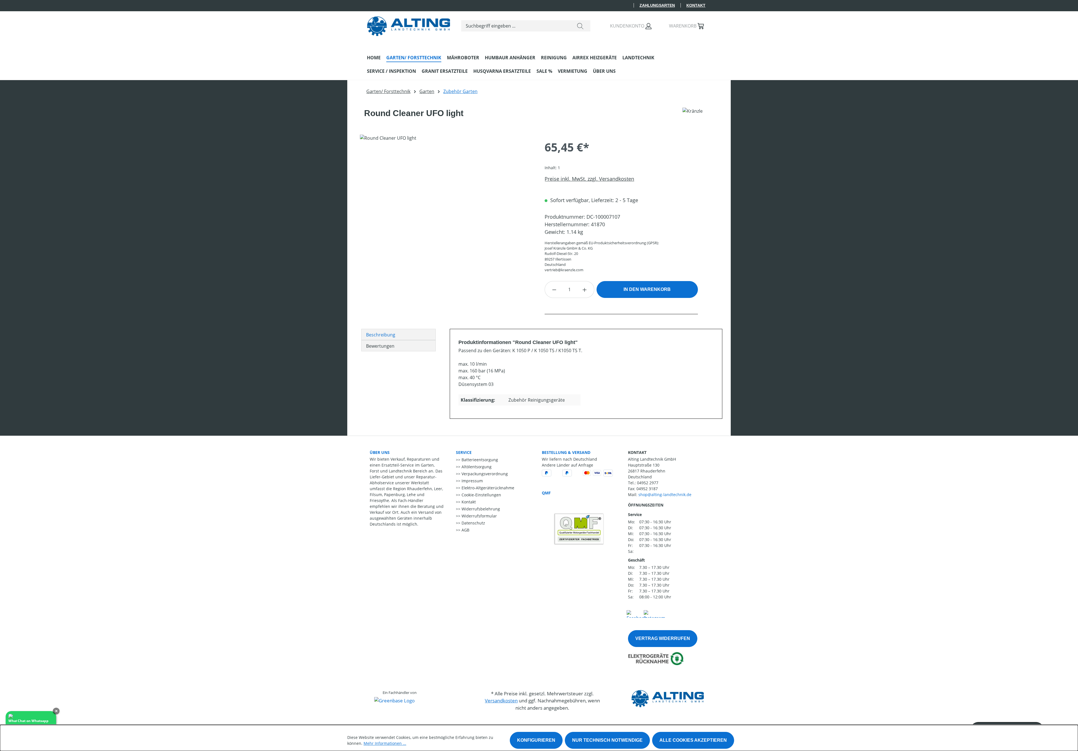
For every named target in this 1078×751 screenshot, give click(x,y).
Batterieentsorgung (479, 459)
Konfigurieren (536, 740)
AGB (464, 530)
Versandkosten (501, 700)
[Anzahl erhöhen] (584, 289)
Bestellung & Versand (566, 452)
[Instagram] (654, 613)
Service (464, 452)
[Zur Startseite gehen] (408, 24)
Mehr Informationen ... (385, 743)
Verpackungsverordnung (484, 473)
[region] (446, 195)
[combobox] (515, 25)
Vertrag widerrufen (662, 638)
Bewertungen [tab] (380, 346)
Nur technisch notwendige (607, 740)
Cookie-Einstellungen (480, 494)
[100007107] (446, 195)
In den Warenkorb (647, 289)
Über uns (380, 452)
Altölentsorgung (476, 466)
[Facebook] (637, 613)
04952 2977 (647, 482)
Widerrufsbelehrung (480, 509)
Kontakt (695, 5)
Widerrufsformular (478, 516)
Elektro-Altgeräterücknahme (487, 487)
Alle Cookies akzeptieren (693, 740)
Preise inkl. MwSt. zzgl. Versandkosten (589, 178)
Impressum (471, 480)
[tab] (398, 334)
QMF (546, 493)
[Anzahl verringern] (554, 289)
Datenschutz (472, 523)
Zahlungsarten (657, 5)
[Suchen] (580, 25)
